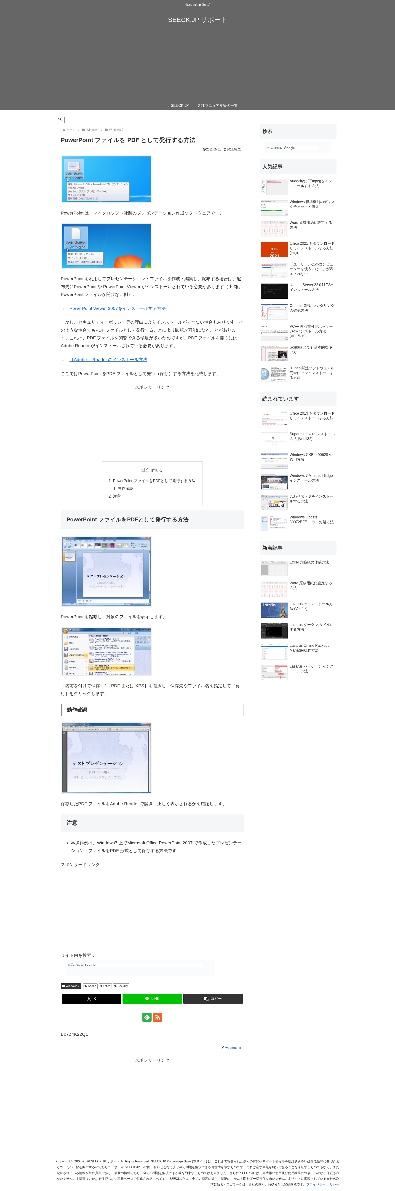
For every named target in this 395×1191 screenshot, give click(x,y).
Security (123, 986)
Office (106, 986)
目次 (145, 469)
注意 (117, 496)
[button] (213, 999)
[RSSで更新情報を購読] (157, 1017)
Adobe (92, 986)
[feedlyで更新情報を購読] (147, 1017)
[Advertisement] (197, 67)
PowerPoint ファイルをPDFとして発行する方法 (154, 481)
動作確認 (125, 488)
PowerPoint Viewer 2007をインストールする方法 (117, 308)
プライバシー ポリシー (322, 1184)
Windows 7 (73, 986)
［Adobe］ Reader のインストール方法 (108, 359)
